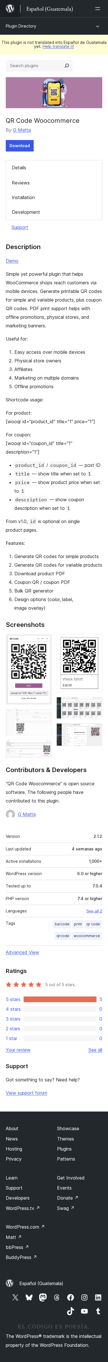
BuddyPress (21, 1257)
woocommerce (87, 936)
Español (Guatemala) (41, 1283)
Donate (68, 1198)
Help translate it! (58, 46)
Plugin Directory (21, 26)
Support (20, 227)
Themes (65, 1139)
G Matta (22, 130)
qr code (93, 924)
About (12, 1128)
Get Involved (71, 1178)
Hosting (14, 1149)
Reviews (21, 183)
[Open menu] (99, 8)
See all (95, 1050)
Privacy (14, 1159)
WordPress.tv (23, 1208)
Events (64, 1188)
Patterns (66, 1159)
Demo (12, 261)
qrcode (62, 936)
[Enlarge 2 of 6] (44, 717)
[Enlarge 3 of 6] (44, 748)
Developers (18, 1198)
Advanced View (22, 952)
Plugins (64, 1149)
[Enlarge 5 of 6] (94, 705)
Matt (14, 1237)
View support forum (26, 1093)
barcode (62, 924)
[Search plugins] (67, 65)
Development (26, 212)
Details (19, 167)
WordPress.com (25, 1227)
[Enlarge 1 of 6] (44, 642)
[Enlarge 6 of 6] (94, 731)
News (12, 1139)
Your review (18, 1050)
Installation (23, 197)
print (78, 924)
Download (20, 145)
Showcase (68, 1128)
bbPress (17, 1247)
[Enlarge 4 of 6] (94, 642)
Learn (12, 1178)
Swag (66, 1208)
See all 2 (94, 911)
